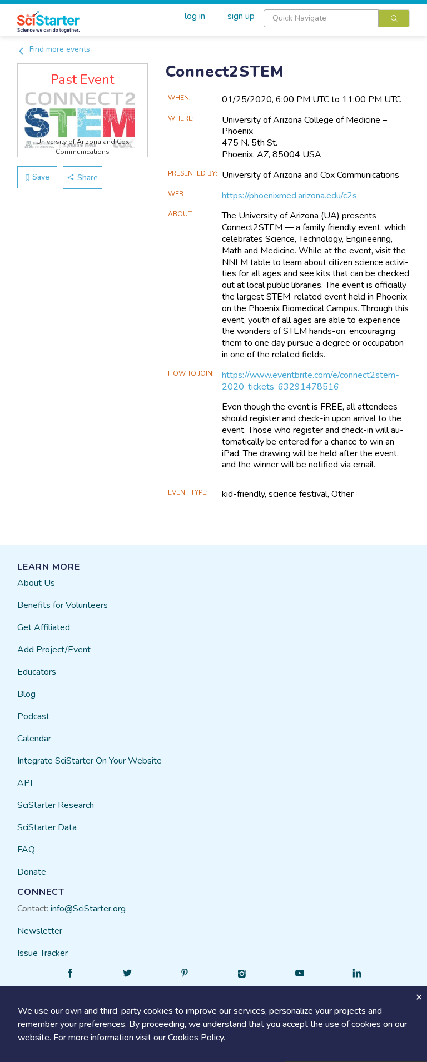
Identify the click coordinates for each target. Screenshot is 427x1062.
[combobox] (337, 18)
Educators (36, 672)
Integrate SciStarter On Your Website (89, 761)
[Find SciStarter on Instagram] (242, 973)
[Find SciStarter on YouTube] (299, 973)
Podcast (33, 716)
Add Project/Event (54, 650)
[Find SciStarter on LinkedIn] (356, 973)
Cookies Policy (196, 1037)
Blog (26, 694)
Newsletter (39, 931)
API (24, 783)
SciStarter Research (55, 805)
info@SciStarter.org (88, 909)
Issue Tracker (42, 953)
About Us (36, 583)
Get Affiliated (43, 627)
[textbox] (321, 18)
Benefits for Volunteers (62, 605)
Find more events (58, 49)
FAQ (26, 850)
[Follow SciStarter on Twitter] (127, 973)
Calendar (34, 738)
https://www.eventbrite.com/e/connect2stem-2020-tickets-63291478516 (310, 381)
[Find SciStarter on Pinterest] (184, 973)
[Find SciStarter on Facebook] (70, 973)
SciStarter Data (47, 827)
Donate (31, 872)
